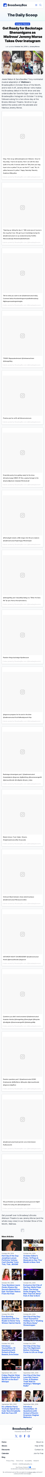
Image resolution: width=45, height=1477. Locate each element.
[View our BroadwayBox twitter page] (16, 1436)
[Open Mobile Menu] (36, 5)
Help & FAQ (39, 1446)
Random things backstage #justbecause (16, 657)
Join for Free (38, 1453)
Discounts (6, 1450)
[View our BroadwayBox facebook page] (24, 1436)
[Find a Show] (40, 5)
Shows (4, 1446)
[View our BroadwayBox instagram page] (20, 1436)
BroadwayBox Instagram (12, 96)
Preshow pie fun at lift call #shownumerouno (17, 418)
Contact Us (39, 1450)
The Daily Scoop (22, 15)
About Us (39, 1442)
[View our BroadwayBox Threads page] (29, 1436)
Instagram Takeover (22, 24)
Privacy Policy (10, 1460)
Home (4, 1442)
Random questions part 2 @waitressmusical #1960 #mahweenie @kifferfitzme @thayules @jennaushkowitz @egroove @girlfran (21, 1082)
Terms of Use (19, 1460)
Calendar (5, 1453)
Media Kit (36, 1460)
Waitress (25, 82)
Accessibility (28, 1460)
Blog (3, 1457)
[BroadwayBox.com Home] (15, 5)
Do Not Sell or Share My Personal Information (23, 1469)
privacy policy (32, 1472)
